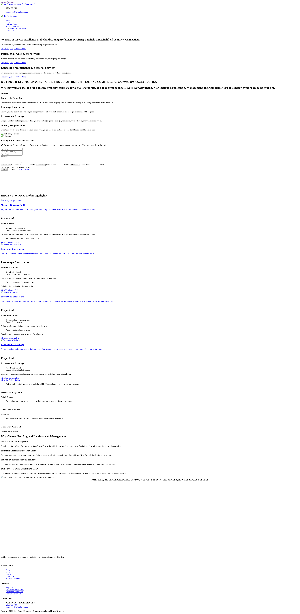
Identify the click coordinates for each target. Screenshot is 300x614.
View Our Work (20, 49)
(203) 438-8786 (11, 8)
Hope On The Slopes (18, 28)
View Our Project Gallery (10, 380)
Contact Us (10, 30)
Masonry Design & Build (15, 594)
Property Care (11, 587)
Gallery (8, 574)
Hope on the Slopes (13, 578)
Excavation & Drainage (14, 592)
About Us (9, 22)
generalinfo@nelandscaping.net (17, 12)
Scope (8, 228)
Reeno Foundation (12, 26)
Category (9, 230)
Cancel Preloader (7, 2)
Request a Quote (7, 34)
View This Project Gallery (10, 242)
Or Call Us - (18, 169)
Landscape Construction (15, 590)
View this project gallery (10, 338)
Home (8, 20)
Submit (4, 169)
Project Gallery (11, 24)
